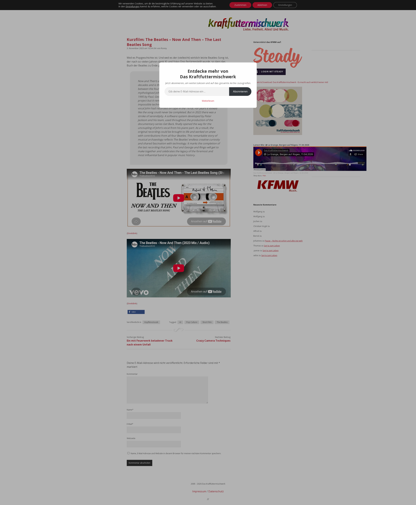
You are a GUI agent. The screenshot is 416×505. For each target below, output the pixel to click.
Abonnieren (240, 91)
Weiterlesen (208, 100)
